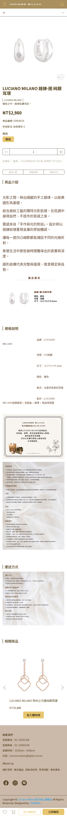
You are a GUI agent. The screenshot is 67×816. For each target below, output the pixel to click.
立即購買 (53, 812)
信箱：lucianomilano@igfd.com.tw (22, 755)
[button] (62, 688)
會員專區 (55, 769)
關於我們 (7, 769)
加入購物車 (29, 812)
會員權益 (19, 769)
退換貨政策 (31, 769)
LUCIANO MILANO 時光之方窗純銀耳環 (33, 700)
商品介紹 (13, 172)
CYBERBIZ (35, 803)
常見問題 (44, 769)
